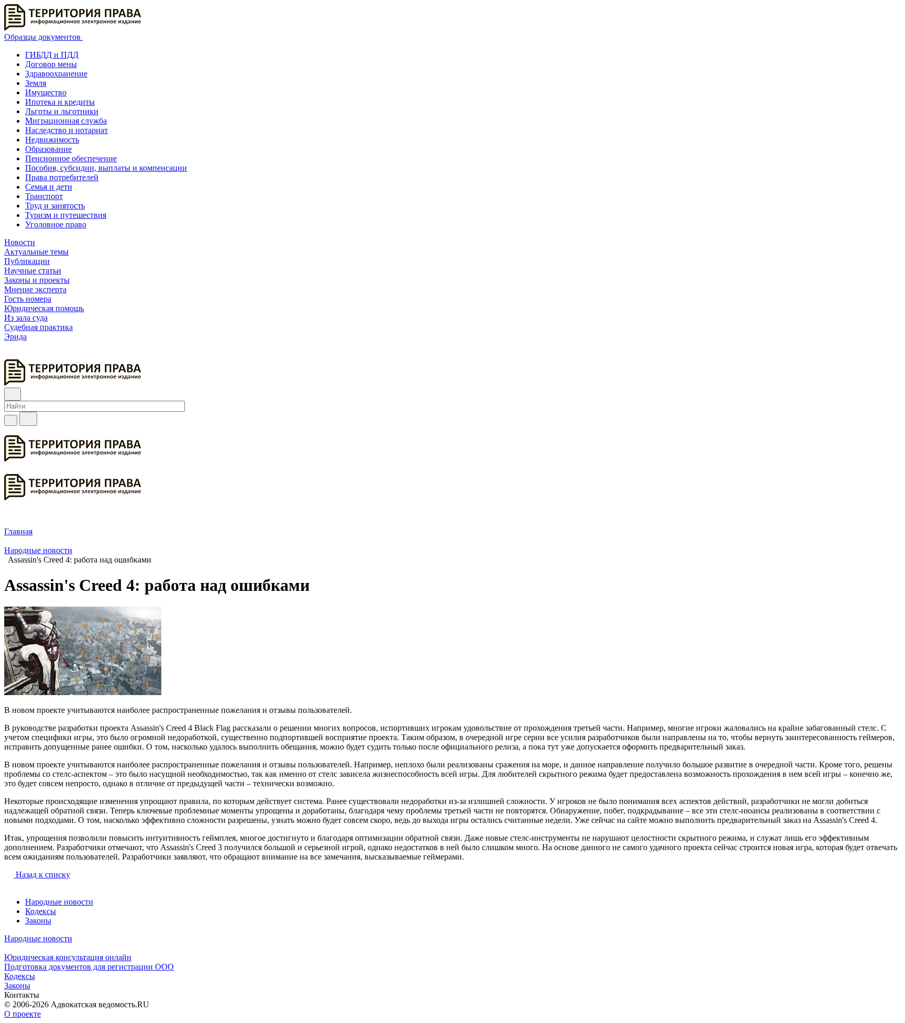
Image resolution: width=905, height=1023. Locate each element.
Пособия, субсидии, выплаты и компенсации (106, 167)
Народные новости (59, 901)
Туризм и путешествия (65, 215)
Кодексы (40, 911)
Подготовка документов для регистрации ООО (89, 966)
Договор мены (51, 64)
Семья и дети (48, 186)
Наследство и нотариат (66, 130)
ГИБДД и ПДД (52, 54)
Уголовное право (55, 224)
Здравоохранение (56, 73)
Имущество (46, 92)
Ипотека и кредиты (60, 101)
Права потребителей (61, 177)
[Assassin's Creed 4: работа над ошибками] (82, 692)
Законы (38, 920)
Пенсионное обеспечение (71, 158)
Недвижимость (52, 139)
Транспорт (44, 196)
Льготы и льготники (61, 111)
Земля (35, 83)
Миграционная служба (66, 120)
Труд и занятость (55, 205)
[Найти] (28, 419)
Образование (48, 149)
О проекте (22, 1013)
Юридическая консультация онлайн (67, 957)
